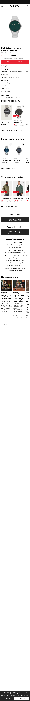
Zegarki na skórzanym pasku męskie (15, 255)
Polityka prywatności (23, 695)
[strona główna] (14, 6)
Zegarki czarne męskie (15, 245)
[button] (14, 2)
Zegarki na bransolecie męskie (15, 252)
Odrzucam (7, 698)
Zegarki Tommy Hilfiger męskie (15, 268)
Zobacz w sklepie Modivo (15, 62)
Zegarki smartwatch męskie (15, 260)
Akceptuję (22, 698)
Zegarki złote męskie (15, 271)
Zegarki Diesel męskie (15, 247)
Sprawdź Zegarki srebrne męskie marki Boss (15, 219)
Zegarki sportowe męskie (15, 263)
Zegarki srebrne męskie (15, 265)
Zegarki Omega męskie (15, 258)
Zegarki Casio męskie (15, 242)
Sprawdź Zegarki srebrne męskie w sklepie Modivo (15, 232)
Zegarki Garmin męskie (15, 250)
